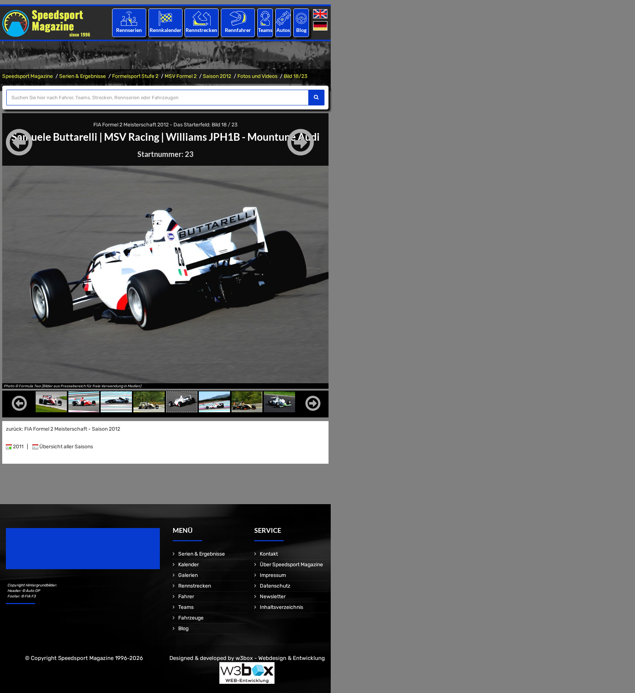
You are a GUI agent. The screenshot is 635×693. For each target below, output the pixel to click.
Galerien (188, 575)
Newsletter (273, 596)
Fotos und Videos (257, 76)
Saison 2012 (217, 76)
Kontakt (269, 554)
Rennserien (129, 30)
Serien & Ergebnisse (82, 76)
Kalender (188, 564)
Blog (301, 30)
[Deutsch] (321, 26)
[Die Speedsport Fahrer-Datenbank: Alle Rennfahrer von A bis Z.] (238, 18)
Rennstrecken (202, 30)
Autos (283, 30)
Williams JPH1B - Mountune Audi (243, 136)
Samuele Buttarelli (54, 136)
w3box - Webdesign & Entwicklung (280, 658)
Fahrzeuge (191, 618)
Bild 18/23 (295, 76)
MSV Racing (131, 136)
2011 (18, 447)
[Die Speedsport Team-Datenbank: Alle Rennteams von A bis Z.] (265, 18)
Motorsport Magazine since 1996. (48, 553)
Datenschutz (275, 586)
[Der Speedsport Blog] (301, 18)
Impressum (273, 575)
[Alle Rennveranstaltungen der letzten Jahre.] (165, 18)
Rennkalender (165, 30)
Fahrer (186, 596)
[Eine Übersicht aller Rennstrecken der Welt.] (202, 18)
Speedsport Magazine (27, 76)
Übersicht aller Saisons (65, 447)
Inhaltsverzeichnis (281, 607)
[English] (321, 14)
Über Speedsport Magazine (291, 564)
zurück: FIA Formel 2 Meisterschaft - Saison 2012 (63, 429)
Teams (265, 30)
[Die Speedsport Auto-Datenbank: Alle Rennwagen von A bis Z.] (283, 18)
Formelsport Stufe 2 (135, 76)
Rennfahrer (238, 30)
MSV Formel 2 (181, 76)
